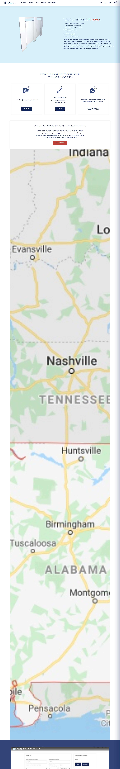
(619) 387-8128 (61, 102)
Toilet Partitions (9, 2)
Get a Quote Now (60, 142)
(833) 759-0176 (75, 36)
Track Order (52, 2)
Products (23, 2)
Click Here (26, 108)
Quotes (31, 2)
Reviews (43, 2)
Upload (60, 108)
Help (37, 2)
